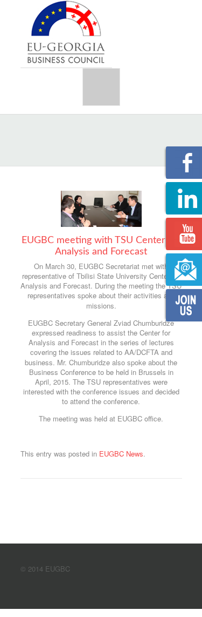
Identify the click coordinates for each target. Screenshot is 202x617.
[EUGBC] (66, 33)
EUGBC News (121, 453)
